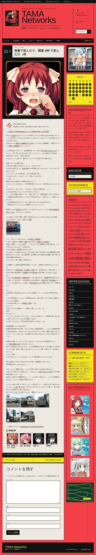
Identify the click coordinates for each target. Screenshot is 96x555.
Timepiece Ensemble (75, 208)
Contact (71, 293)
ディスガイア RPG (75, 226)
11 (80, 88)
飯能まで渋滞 (27, 303)
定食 (85, 249)
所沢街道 (53, 280)
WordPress (72, 210)
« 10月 (69, 101)
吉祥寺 (76, 244)
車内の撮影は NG (14, 344)
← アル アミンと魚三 (9, 460)
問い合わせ (49, 40)
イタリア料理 (74, 213)
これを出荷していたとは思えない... (77, 317)
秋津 (42, 280)
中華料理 (79, 237)
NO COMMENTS (58, 454)
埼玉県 (32, 454)
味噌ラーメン (84, 244)
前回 (23, 168)
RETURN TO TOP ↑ (86, 549)
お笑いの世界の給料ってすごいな (77, 335)
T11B (25, 454)
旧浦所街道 (25, 277)
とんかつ (87, 210)
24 (77, 95)
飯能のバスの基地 (42, 242)
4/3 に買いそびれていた (48, 150)
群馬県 (85, 266)
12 (83, 88)
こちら (89, 156)
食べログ (22, 387)
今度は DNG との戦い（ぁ (75, 368)
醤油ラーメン (81, 270)
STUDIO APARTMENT (17, 454)
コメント (9, 479)
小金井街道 (16, 277)
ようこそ (6, 40)
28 (90, 95)
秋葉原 (36, 454)
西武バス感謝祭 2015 (43, 454)
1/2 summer (73, 205)
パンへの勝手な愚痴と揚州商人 (76, 358)
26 (83, 95)
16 (73, 91)
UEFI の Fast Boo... (74, 341)
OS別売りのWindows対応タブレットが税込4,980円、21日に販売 (28, 131)
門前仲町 (74, 273)
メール (8, 514)
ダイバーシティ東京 (83, 223)
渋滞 (16, 300)
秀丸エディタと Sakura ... (75, 305)
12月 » (90, 101)
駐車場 (80, 273)
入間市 (28, 454)
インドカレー (76, 216)
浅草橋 (82, 258)
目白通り (27, 270)
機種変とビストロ (72, 363)
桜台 (83, 253)
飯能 (26, 242)
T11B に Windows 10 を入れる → (53, 460)
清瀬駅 (25, 272)
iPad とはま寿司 (72, 374)
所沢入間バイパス (35, 283)
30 (73, 98)
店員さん (19, 209)
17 (77, 91)
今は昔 (58, 40)
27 (86, 95)
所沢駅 (46, 277)
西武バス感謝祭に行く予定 (24, 143)
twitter (86, 208)
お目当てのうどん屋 (45, 372)
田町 (81, 262)
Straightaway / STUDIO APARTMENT (32, 426)
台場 (82, 241)
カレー (84, 219)
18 (80, 91)
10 (77, 88)
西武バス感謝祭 (14, 146)
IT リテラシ (71, 329)
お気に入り (40, 40)
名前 (7, 506)
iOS (81, 205)
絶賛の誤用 (71, 299)
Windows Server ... (74, 323)
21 (90, 91)
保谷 (74, 241)
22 (70, 95)
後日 (30, 219)
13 (86, 88)
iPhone (87, 205)
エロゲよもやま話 (73, 311)
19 (83, 91)
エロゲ (31, 40)
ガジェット (17, 47)
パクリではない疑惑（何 (74, 379)
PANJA (8, 454)
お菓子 (79, 211)
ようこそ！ (71, 287)
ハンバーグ (84, 230)
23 (73, 95)
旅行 (22, 47)
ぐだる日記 (16, 40)
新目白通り (19, 270)
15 (70, 91)
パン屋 (15, 387)
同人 (24, 40)
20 (86, 91)
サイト (8, 523)
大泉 (33, 270)
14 (90, 88)
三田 (80, 234)
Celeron (13, 135)
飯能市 (51, 454)
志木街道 (34, 272)
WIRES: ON (88, 40)
